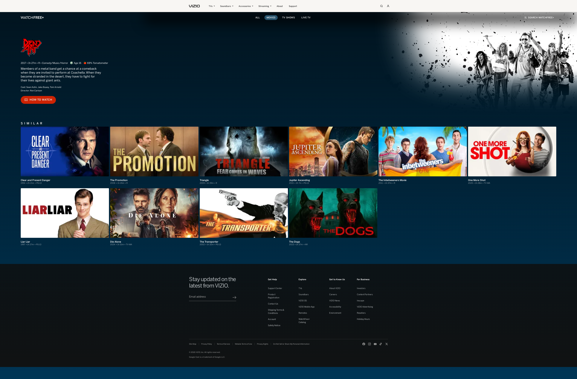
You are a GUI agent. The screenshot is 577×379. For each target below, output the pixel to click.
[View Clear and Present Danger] (65, 155)
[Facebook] (363, 344)
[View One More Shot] (512, 155)
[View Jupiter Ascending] (333, 155)
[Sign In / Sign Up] (388, 6)
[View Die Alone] (154, 217)
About (280, 6)
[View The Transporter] (244, 217)
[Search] (382, 6)
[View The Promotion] (154, 155)
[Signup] (234, 297)
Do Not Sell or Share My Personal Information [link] (291, 344)
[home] (194, 6)
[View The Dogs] (333, 217)
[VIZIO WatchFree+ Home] (32, 17)
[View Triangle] (244, 155)
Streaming (263, 6)
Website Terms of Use (243, 344)
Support (293, 6)
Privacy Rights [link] (262, 344)
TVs (210, 6)
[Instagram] (369, 344)
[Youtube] (375, 344)
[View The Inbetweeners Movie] (423, 155)
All (257, 17)
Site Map (192, 344)
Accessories (245, 6)
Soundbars (225, 6)
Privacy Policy (206, 344)
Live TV (306, 17)
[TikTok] (381, 344)
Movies (271, 17)
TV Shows (288, 17)
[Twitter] (386, 344)
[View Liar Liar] (65, 217)
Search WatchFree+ (541, 17)
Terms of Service (223, 344)
